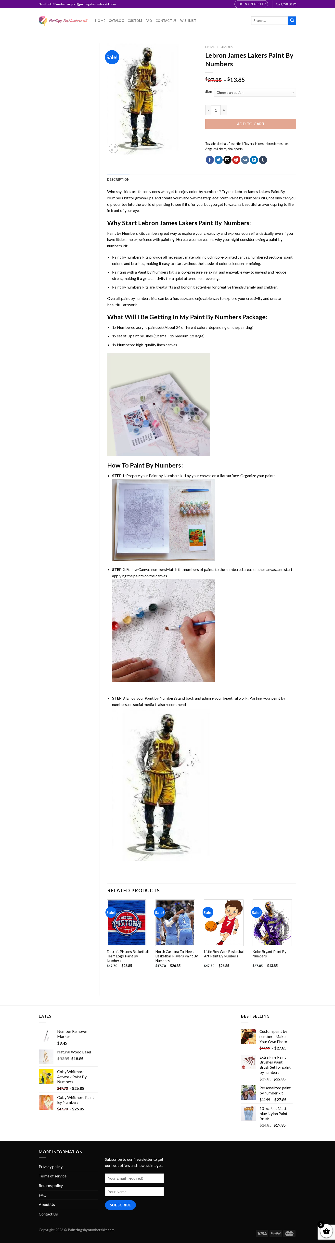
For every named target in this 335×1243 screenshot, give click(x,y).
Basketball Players (241, 144)
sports (238, 149)
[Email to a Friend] (227, 160)
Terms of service (52, 1176)
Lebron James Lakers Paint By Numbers (193, 222)
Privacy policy (51, 1166)
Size (208, 92)
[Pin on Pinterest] (236, 160)
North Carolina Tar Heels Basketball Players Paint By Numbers (176, 956)
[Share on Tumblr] (263, 160)
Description (118, 179)
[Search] (292, 20)
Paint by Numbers (244, 197)
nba (230, 149)
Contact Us (166, 21)
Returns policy (51, 1185)
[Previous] (107, 943)
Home (100, 21)
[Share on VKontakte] (245, 160)
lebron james (274, 144)
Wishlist (188, 21)
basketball (220, 144)
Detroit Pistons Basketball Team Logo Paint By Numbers (128, 956)
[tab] (118, 179)
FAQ (148, 21)
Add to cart (251, 123)
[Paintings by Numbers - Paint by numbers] (63, 21)
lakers (259, 144)
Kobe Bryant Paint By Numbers (269, 954)
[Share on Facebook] (210, 160)
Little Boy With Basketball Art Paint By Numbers (224, 954)
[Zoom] (113, 148)
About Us (47, 1204)
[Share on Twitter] (219, 160)
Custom (135, 21)
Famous (226, 47)
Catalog (116, 21)
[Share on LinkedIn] (254, 160)
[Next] (296, 943)
